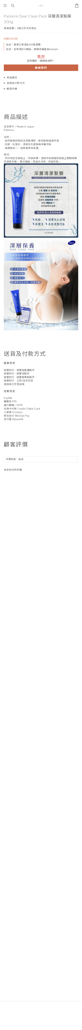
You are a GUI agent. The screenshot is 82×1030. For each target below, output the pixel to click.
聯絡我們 (41, 67)
